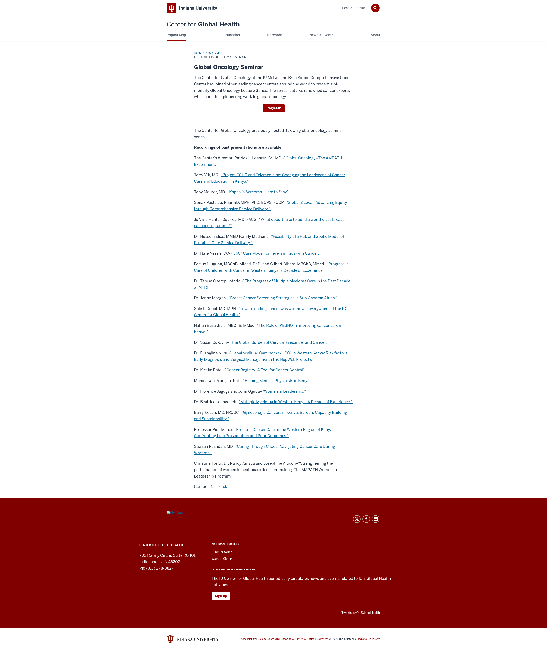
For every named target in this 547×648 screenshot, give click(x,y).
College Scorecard (269, 639)
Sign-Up (221, 596)
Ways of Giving (222, 559)
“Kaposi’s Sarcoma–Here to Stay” (258, 192)
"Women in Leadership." (284, 391)
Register (273, 108)
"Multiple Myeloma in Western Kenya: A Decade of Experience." (296, 401)
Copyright (322, 639)
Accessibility (248, 639)
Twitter (357, 519)
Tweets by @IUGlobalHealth (360, 613)
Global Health (203, 24)
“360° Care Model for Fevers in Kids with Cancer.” (276, 253)
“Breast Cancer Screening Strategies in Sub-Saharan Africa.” (282, 297)
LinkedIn (375, 519)
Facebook (366, 519)
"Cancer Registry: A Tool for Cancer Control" (265, 369)
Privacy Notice (306, 639)
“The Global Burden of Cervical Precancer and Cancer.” (278, 342)
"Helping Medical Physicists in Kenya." (277, 380)
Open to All (288, 639)
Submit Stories (222, 552)
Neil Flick (219, 486)
